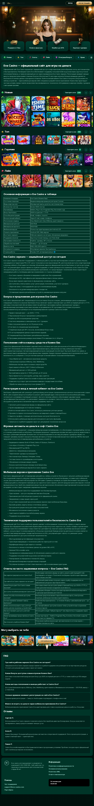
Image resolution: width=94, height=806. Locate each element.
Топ (21, 57)
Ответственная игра (57, 774)
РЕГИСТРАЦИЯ (84, 3)
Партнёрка (8, 790)
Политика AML (54, 772)
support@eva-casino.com (14, 787)
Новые (9, 57)
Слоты (34, 57)
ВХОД (70, 3)
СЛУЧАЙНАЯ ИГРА (47, 641)
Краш (83, 57)
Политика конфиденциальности (61, 766)
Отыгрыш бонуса (65, 57)
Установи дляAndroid (55, 783)
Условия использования (58, 769)
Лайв (48, 57)
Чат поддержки (10, 784)
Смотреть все (73, 92)
